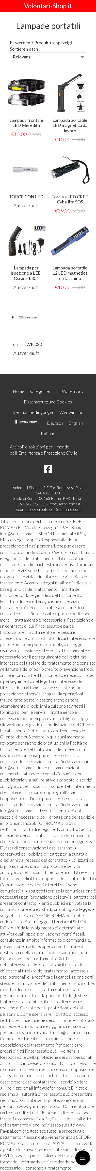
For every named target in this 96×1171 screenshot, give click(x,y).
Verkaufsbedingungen (33, 412)
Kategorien (40, 391)
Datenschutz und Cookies (48, 401)
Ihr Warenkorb (69, 391)
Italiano (48, 433)
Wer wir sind (71, 412)
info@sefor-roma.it (64, 504)
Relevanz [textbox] (22, 56)
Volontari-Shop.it (48, 6)
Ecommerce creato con (48, 509)
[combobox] (48, 56)
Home (18, 391)
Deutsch (55, 423)
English (76, 423)
